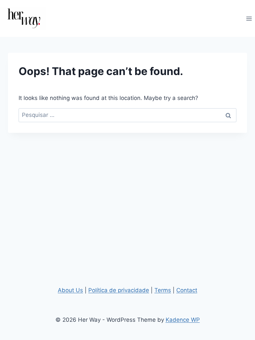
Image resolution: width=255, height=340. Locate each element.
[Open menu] (249, 18)
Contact (186, 290)
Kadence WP (183, 319)
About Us (70, 290)
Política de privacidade (118, 290)
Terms (162, 290)
